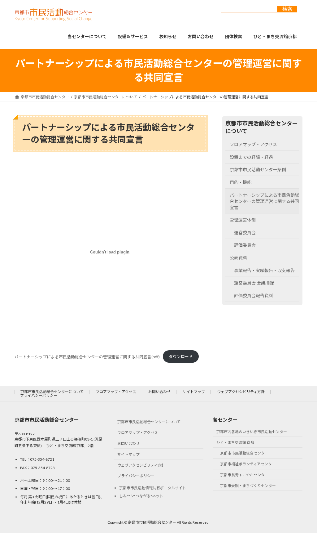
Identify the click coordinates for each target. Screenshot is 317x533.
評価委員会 (245, 245)
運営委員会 (245, 232)
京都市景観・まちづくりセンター (248, 485)
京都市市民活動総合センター (244, 453)
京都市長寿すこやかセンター (244, 475)
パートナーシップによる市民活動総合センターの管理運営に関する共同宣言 (264, 201)
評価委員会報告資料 (253, 295)
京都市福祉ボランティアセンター (248, 464)
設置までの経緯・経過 (251, 156)
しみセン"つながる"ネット (141, 496)
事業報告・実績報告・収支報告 (264, 270)
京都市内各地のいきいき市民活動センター (251, 431)
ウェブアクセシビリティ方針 (241, 391)
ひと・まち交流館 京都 (235, 442)
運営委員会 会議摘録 (254, 282)
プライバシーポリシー (38, 395)
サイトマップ (194, 391)
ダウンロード (181, 356)
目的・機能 (240, 182)
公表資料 (238, 257)
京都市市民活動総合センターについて (52, 391)
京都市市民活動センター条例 (258, 169)
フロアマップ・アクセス (253, 144)
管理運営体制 (243, 219)
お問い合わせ (159, 391)
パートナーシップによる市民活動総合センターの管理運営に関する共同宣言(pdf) (87, 356)
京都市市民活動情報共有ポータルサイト (152, 488)
